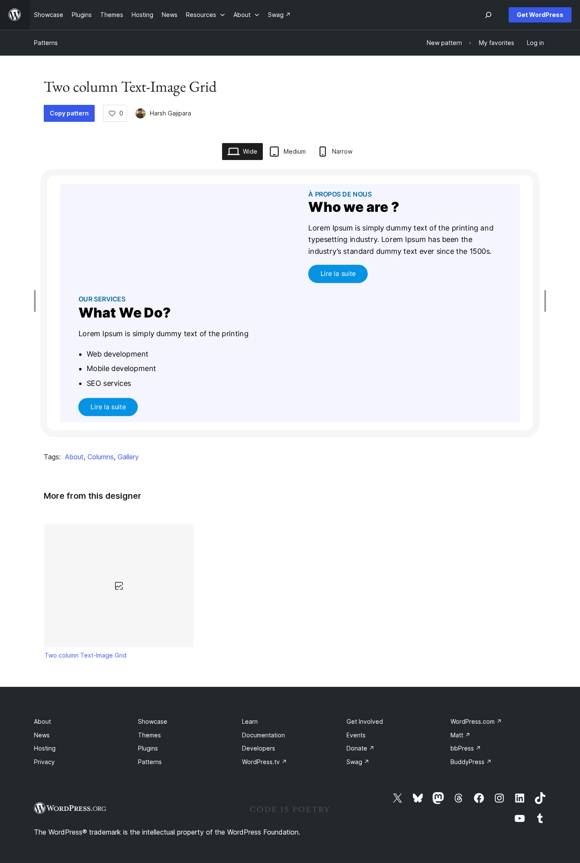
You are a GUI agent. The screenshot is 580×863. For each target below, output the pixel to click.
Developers (258, 748)
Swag (357, 761)
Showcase (152, 721)
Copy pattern (69, 113)
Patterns (46, 42)
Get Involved (364, 721)
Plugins (148, 748)
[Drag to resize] (37, 301)
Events (356, 735)
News (42, 735)
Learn (250, 721)
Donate (360, 748)
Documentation (263, 735)
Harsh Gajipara (170, 113)
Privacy (44, 761)
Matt (460, 735)
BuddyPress (471, 761)
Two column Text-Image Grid (86, 655)
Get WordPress (540, 14)
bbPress (465, 748)
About (74, 457)
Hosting (45, 748)
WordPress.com (476, 721)
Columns (100, 457)
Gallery (128, 457)
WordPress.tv (264, 761)
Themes (149, 735)
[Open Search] (488, 15)
